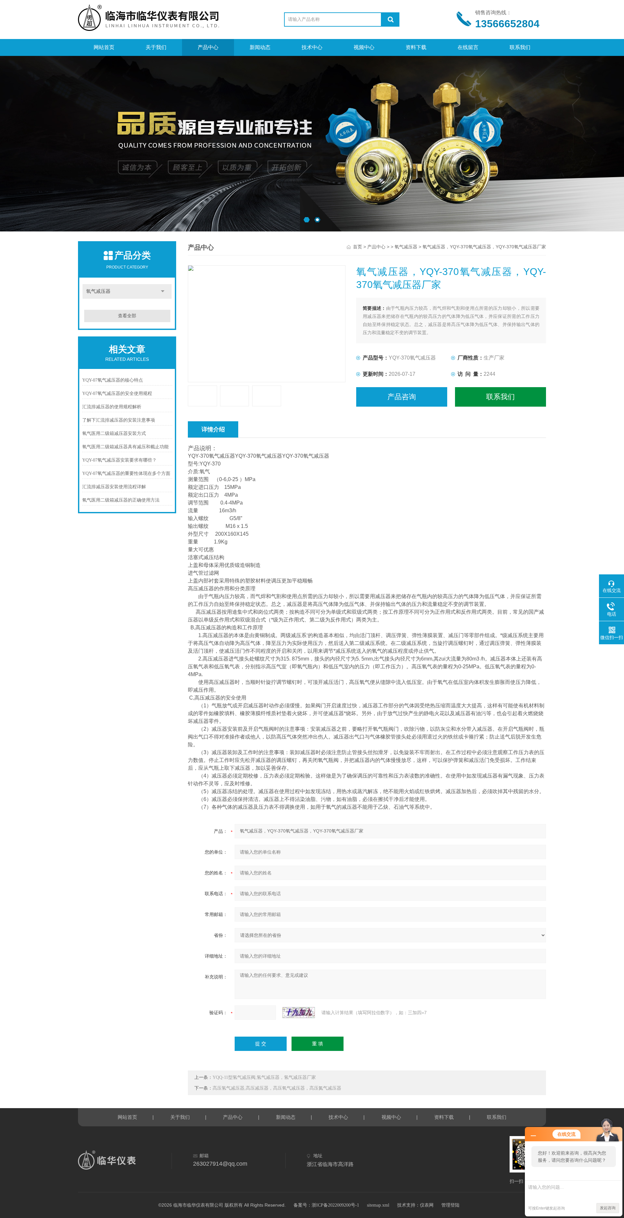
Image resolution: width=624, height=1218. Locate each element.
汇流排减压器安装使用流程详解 (114, 486)
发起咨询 (608, 1208)
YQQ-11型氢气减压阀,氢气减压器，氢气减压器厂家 (264, 1077)
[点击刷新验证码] (298, 1012)
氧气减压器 (98, 291)
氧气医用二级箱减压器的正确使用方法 (121, 500)
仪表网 (427, 1205)
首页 (357, 246)
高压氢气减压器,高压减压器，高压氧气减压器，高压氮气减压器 (277, 1088)
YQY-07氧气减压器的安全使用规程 (117, 393)
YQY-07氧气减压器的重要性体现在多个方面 (126, 473)
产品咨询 (401, 397)
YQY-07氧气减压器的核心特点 (112, 380)
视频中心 (364, 47)
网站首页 (104, 47)
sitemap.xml (378, 1205)
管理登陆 (450, 1205)
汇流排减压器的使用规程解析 (111, 406)
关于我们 (156, 47)
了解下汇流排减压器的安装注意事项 (118, 420)
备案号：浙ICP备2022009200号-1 (326, 1205)
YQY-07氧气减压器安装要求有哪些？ (119, 460)
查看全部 (127, 315)
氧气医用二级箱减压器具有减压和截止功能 (125, 446)
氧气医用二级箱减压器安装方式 (114, 433)
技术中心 (312, 47)
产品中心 (208, 47)
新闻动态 (260, 47)
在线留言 (468, 47)
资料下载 (416, 47)
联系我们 (520, 47)
